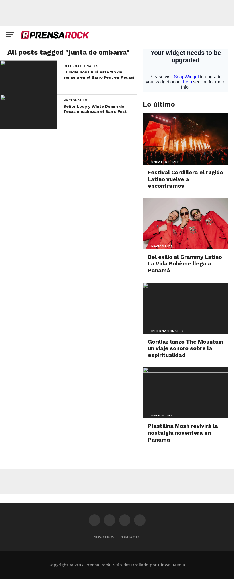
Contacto (130, 537)
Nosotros (103, 537)
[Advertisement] (117, 13)
